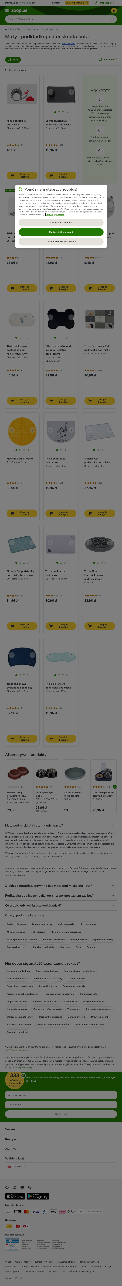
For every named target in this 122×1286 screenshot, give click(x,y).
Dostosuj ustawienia (61, 222)
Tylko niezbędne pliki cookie (61, 241)
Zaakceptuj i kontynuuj (61, 232)
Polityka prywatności (55, 215)
